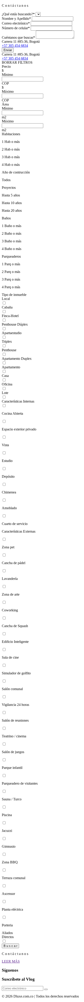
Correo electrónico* (16, 23)
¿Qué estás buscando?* (18, 14)
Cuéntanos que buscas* (18, 37)
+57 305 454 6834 (15, 45)
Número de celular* (16, 28)
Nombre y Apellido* (16, 18)
